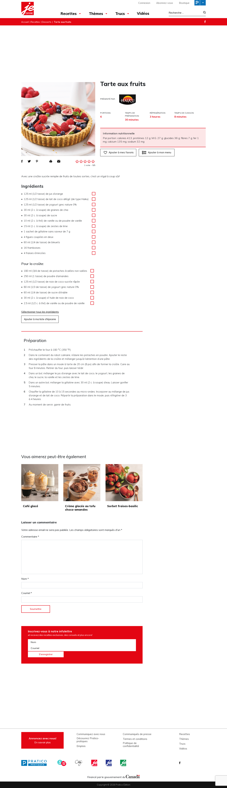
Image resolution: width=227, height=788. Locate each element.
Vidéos (143, 13)
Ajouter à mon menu (159, 152)
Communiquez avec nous (91, 734)
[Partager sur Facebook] (22, 161)
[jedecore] (109, 763)
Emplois (81, 746)
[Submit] (203, 12)
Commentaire (30, 536)
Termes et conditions (135, 739)
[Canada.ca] (133, 776)
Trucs (120, 13)
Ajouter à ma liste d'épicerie (40, 319)
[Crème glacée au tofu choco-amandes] (81, 482)
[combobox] (185, 12)
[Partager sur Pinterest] (37, 161)
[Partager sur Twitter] (29, 161)
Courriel (26, 593)
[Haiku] (127, 100)
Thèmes (96, 13)
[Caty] (79, 763)
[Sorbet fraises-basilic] (124, 482)
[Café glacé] (39, 482)
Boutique (184, 2)
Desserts (46, 22)
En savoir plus (42, 740)
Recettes (68, 13)
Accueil (25, 22)
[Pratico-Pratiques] (35, 763)
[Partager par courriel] (58, 161)
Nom (25, 578)
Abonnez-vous (164, 2)
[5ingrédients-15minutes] (62, 763)
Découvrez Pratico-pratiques (88, 740)
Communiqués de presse (137, 734)
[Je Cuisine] (35, 9)
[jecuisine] (94, 763)
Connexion (144, 2)
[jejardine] (123, 763)
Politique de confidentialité (131, 745)
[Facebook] (205, 21)
